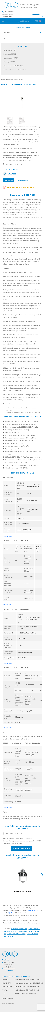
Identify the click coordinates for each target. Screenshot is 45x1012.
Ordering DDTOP (9, 62)
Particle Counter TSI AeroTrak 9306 (27, 990)
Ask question (36, 14)
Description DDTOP (9, 54)
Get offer (9, 180)
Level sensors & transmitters (14, 80)
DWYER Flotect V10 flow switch (25, 993)
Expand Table (7, 536)
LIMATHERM (7, 983)
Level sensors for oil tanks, (16, 934)
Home (3, 80)
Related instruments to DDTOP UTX (14, 70)
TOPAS (5, 990)
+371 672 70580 (9, 12)
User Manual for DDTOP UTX (13, 66)
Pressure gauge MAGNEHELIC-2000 (27, 979)
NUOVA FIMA (7, 986)
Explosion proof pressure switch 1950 (27, 986)
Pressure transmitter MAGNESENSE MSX (29, 983)
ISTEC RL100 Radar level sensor (22, 891)
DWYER (5, 979)
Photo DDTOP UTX (9, 50)
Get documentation (21, 848)
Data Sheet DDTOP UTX (13, 164)
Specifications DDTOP (10, 58)
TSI (4, 993)
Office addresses (7, 998)
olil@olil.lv (9, 16)
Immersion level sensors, (19, 929)
